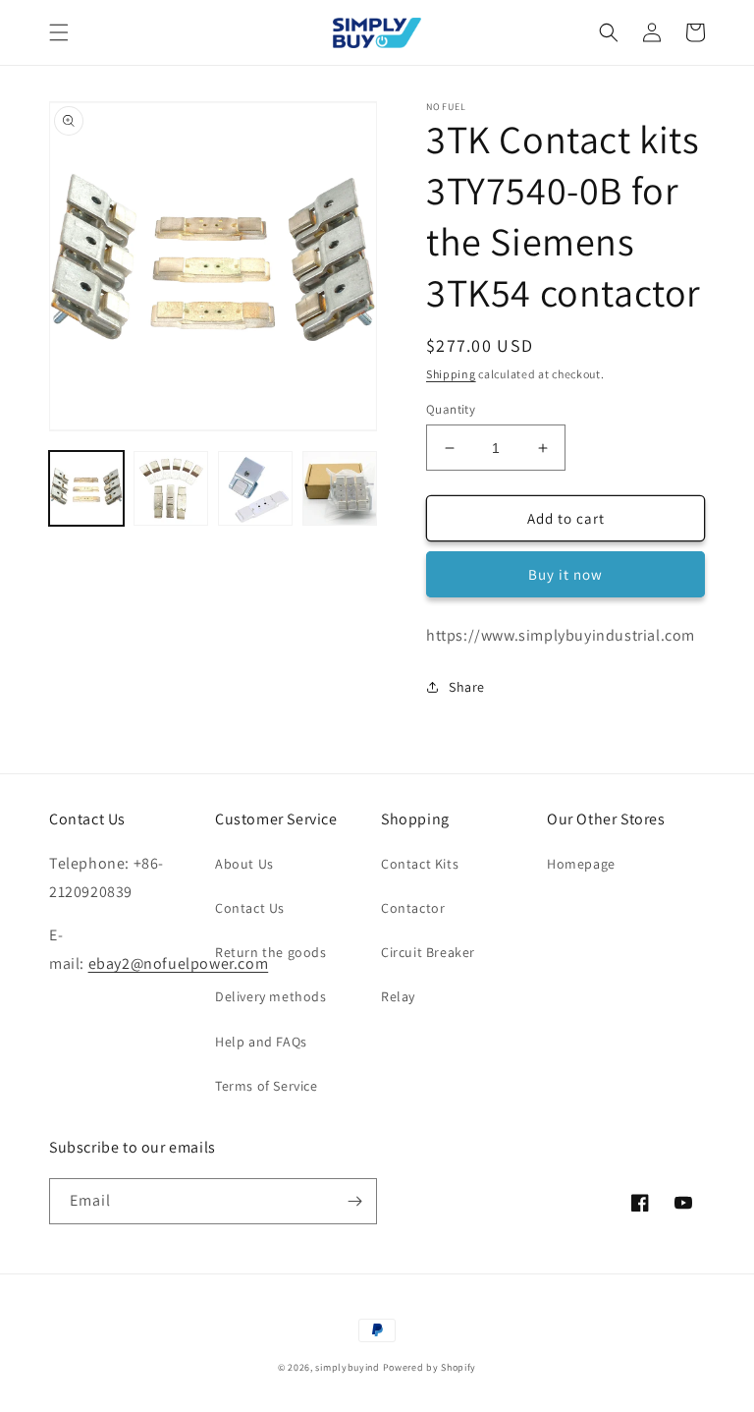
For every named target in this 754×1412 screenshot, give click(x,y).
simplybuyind (347, 1367)
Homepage (581, 864)
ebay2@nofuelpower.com (178, 963)
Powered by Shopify (430, 1367)
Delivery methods (271, 996)
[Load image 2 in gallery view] (171, 488)
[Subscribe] (354, 1201)
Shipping (451, 374)
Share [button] (467, 687)
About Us (244, 864)
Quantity (450, 409)
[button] (59, 32)
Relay (398, 996)
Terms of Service (266, 1086)
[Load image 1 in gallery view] (86, 488)
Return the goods (271, 952)
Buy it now (565, 574)
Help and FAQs (261, 1041)
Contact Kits (419, 864)
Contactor (413, 908)
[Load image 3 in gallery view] (255, 488)
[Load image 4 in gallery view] (339, 488)
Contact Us (250, 908)
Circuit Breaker (428, 952)
